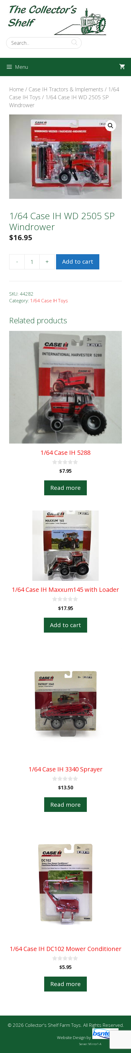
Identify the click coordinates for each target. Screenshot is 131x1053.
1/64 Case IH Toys (49, 300)
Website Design (71, 1037)
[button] (110, 125)
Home (16, 89)
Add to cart (77, 261)
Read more (65, 488)
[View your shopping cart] (122, 67)
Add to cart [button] (65, 625)
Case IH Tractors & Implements (66, 89)
